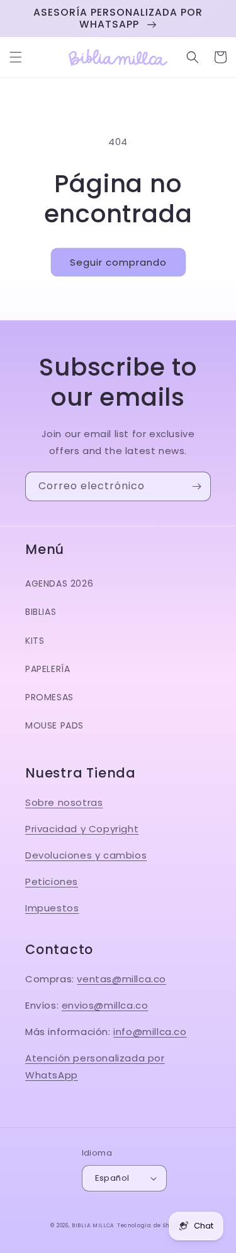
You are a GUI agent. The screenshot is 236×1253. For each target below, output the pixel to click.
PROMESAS (49, 697)
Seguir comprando (118, 262)
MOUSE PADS (54, 725)
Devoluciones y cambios (86, 855)
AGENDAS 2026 (59, 583)
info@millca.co (149, 1031)
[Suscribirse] (196, 486)
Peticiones (51, 881)
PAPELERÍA (47, 669)
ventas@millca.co (121, 978)
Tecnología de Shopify (151, 1225)
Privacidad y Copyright (81, 828)
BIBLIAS (40, 611)
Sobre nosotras (64, 802)
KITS (34, 640)
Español (112, 1178)
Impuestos (52, 907)
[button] (16, 57)
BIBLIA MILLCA (93, 1225)
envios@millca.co (105, 1005)
